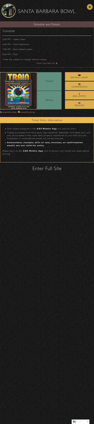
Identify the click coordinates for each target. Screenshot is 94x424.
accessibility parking (27, 112)
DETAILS (49, 100)
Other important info (46, 63)
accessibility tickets (9, 112)
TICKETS (49, 81)
